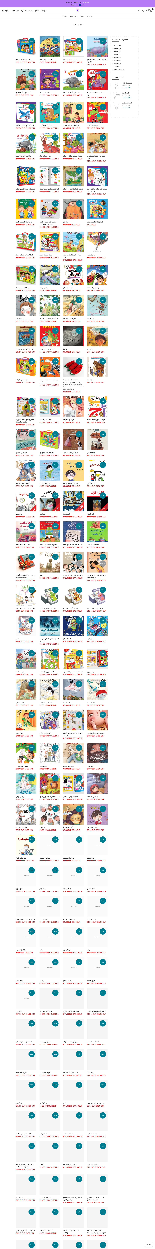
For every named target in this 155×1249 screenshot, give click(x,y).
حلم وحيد (89, 349)
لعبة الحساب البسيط (46, 419)
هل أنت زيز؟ (90, 318)
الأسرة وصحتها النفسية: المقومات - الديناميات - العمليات (97, 1231)
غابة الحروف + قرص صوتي (48, 349)
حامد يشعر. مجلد (45, 92)
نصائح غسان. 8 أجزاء (46, 125)
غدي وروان (19, 888)
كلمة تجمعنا (43, 766)
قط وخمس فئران (45, 733)
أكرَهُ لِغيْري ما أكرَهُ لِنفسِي (71, 125)
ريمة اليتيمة (19, 671)
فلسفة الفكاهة (68, 1134)
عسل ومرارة (67, 888)
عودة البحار (43, 888)
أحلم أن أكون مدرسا (93, 1041)
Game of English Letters (23, 287)
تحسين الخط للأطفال (93, 125)
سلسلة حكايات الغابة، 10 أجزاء (72, 156)
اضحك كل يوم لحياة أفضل (24, 1041)
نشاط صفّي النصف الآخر (70, 608)
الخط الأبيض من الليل (46, 1011)
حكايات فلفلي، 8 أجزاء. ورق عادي (50, 796)
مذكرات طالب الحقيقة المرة (24, 1134)
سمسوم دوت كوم (69, 919)
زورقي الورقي (20, 796)
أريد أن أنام (19, 1103)
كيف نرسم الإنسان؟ (22, 766)
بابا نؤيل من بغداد (92, 796)
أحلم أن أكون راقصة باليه (70, 1072)
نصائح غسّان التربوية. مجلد (95, 222)
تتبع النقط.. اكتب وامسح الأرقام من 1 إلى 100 (72, 734)
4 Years (117, 54)
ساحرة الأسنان (67, 639)
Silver (82, 16)
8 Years (117, 66)
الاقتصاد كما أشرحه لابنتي (71, 1011)
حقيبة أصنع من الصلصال (70, 796)
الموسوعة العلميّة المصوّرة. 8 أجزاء (49, 381)
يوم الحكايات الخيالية (69, 318)
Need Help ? (41, 10)
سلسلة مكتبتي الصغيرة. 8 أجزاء (25, 125)
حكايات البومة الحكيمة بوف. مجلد (72, 256)
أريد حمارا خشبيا (68, 827)
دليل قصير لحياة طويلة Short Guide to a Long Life (24, 1165)
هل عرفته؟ (66, 702)
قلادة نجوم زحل (127, 103)
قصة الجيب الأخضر (68, 766)
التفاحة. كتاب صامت (22, 827)
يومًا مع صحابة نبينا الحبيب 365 (49, 544)
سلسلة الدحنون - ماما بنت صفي (73, 575)
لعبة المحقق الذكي (46, 255)
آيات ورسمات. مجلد (45, 156)
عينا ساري (90, 766)
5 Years (117, 57)
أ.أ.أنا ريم (65, 222)
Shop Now (86, 2)
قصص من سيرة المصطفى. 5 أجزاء (96, 157)
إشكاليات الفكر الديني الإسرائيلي (25, 1230)
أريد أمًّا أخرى (43, 1103)
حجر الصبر (42, 514)
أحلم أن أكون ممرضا (45, 1041)
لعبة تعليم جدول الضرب (47, 671)
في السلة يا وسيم (68, 858)
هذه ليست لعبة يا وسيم (70, 483)
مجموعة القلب (127, 83)
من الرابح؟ (90, 379)
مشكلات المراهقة (92, 1164)
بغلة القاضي (91, 452)
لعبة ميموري (91, 671)
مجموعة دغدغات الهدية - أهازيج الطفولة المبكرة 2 (26, 576)
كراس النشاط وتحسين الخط (24, 222)
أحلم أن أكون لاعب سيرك (23, 544)
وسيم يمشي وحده (45, 483)
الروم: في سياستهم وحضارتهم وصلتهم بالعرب (72, 1198)
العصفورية (66, 514)
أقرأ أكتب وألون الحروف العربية (96, 419)
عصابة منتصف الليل (93, 1134)
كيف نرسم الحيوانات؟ (93, 287)
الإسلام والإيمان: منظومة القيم (96, 1011)
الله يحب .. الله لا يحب (46, 59)
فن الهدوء (90, 858)
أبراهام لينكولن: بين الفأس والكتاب (71, 1231)
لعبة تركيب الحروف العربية (24, 59)
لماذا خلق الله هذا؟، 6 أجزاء (71, 92)
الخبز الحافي (90, 514)
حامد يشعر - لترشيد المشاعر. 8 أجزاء (96, 93)
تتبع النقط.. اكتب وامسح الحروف (49, 189)
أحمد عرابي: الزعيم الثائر (46, 1230)
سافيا (41, 950)
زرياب (88, 950)
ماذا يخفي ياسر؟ (21, 858)
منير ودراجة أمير (91, 702)
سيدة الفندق (43, 919)
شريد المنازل (91, 888)
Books (65, 16)
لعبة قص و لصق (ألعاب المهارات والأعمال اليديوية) (26, 420)
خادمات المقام (67, 980)
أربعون (41, 1164)
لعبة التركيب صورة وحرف (70, 59)
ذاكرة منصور (91, 255)
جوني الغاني (20, 702)
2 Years (117, 48)
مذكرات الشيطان (68, 287)
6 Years (117, 60)
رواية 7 (42, 980)
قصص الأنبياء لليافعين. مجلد (24, 349)
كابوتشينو (19, 514)
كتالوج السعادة (20, 1197)
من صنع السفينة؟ (68, 419)
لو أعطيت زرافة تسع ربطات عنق (25, 608)
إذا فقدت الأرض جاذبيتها (23, 483)
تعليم (7, 10)
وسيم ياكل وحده (92, 827)
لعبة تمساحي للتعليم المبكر (24, 255)
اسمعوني (43, 827)
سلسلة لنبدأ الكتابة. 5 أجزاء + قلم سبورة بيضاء (97, 190)
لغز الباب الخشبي (92, 483)
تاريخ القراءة (91, 980)
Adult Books (119, 69)
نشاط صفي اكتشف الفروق (95, 608)
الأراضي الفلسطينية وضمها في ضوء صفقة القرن (96, 1198)
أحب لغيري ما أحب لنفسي (23, 92)
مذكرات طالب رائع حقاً (70, 1164)
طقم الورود (125, 93)
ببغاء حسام (19, 733)
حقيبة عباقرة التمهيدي (47, 452)
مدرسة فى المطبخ (21, 452)
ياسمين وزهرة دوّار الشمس (95, 733)
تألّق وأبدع (19, 1011)
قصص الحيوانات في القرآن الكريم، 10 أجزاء (97, 60)
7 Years (117, 63)
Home (16, 10)
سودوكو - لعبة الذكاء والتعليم (25, 189)
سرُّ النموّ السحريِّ (21, 950)
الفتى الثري (90, 639)
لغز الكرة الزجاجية (45, 858)
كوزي (41, 575)
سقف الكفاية (91, 919)
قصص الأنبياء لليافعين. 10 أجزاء (73, 189)
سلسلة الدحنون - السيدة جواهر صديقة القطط (96, 576)
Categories (28, 10)
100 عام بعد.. (20, 318)
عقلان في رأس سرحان (46, 702)
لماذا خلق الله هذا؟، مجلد (23, 156)
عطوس (18, 639)
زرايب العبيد (19, 980)
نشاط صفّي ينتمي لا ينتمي (48, 608)
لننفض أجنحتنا (44, 287)
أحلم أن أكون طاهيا (45, 1072)
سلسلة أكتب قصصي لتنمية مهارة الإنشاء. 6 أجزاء (48, 223)
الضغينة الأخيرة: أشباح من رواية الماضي (49, 640)
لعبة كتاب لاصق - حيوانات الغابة (73, 671)
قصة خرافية (43, 1134)
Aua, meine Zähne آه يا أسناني (49, 318)
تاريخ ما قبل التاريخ (45, 1197)
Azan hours (73, 16)
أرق (64, 1103)
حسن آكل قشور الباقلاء (70, 452)
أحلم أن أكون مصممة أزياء (71, 1041)
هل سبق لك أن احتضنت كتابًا (95, 1103)
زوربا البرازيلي (67, 950)
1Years (117, 45)
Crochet (89, 16)
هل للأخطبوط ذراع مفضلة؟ (95, 544)
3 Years (117, 51)
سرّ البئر (65, 349)
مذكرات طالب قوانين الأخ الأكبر (72, 544)
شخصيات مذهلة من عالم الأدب (25, 919)
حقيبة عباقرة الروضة (22, 379)
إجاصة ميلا (90, 1072)
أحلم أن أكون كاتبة (21, 1072)
